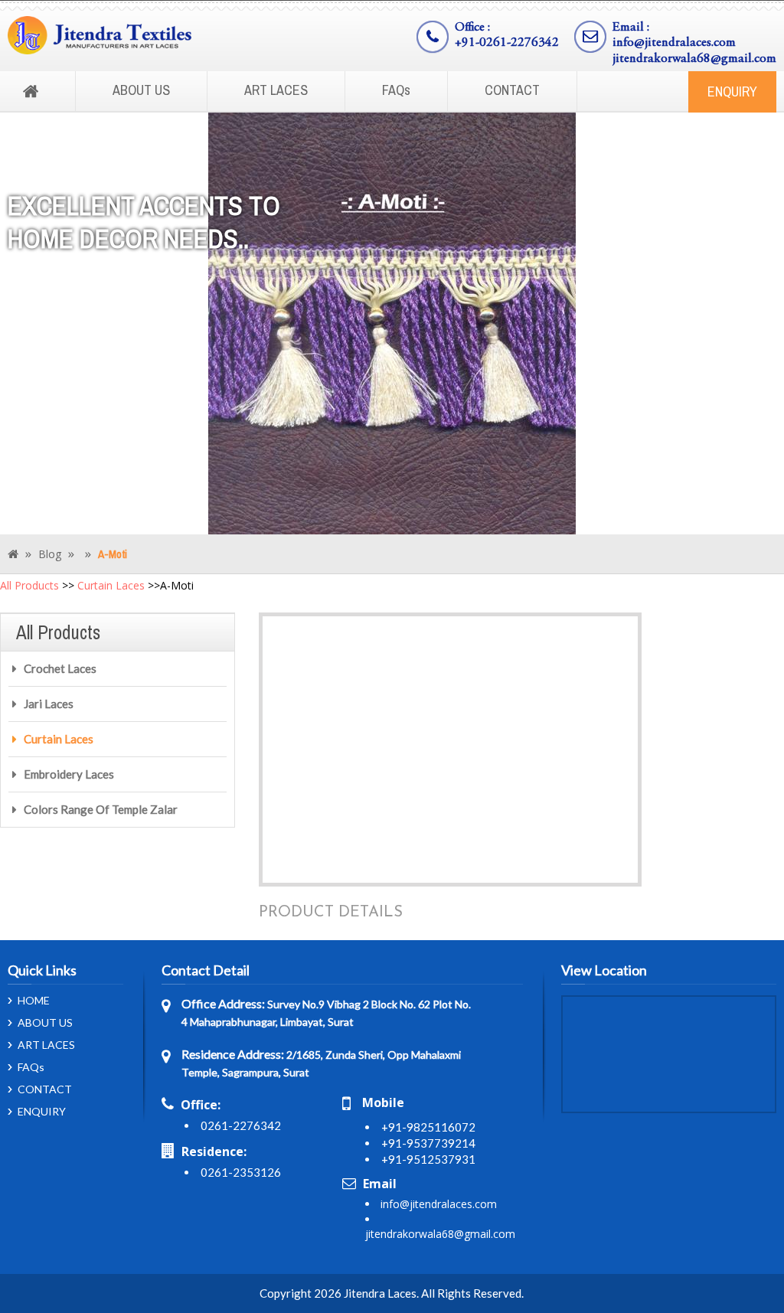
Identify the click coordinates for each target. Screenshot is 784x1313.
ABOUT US (141, 90)
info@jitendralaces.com (674, 43)
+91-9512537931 (428, 1159)
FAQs (396, 90)
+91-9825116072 (428, 1127)
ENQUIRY (732, 91)
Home (31, 92)
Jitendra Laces (380, 1293)
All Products (29, 585)
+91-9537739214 (428, 1143)
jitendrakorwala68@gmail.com (694, 59)
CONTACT (512, 90)
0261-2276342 (241, 1125)
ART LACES (276, 90)
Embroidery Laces (69, 774)
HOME (34, 1000)
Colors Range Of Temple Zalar (101, 809)
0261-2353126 (241, 1172)
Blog (49, 554)
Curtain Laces (111, 585)
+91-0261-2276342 (507, 43)
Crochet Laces (60, 668)
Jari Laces (49, 703)
